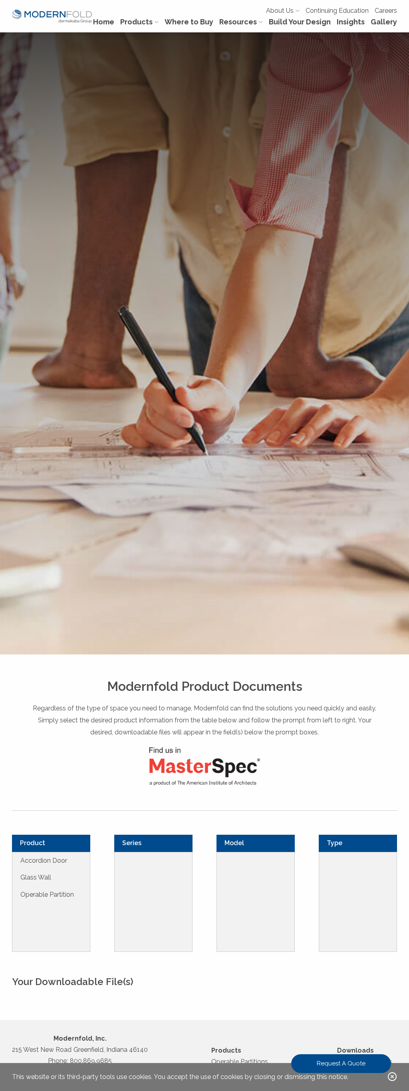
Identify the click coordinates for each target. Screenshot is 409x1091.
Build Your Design (300, 21)
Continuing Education (337, 10)
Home (103, 21)
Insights (351, 21)
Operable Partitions (239, 1061)
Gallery (384, 21)
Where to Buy (189, 21)
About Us (280, 10)
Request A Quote (341, 1063)
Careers (386, 10)
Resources (238, 21)
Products (136, 21)
